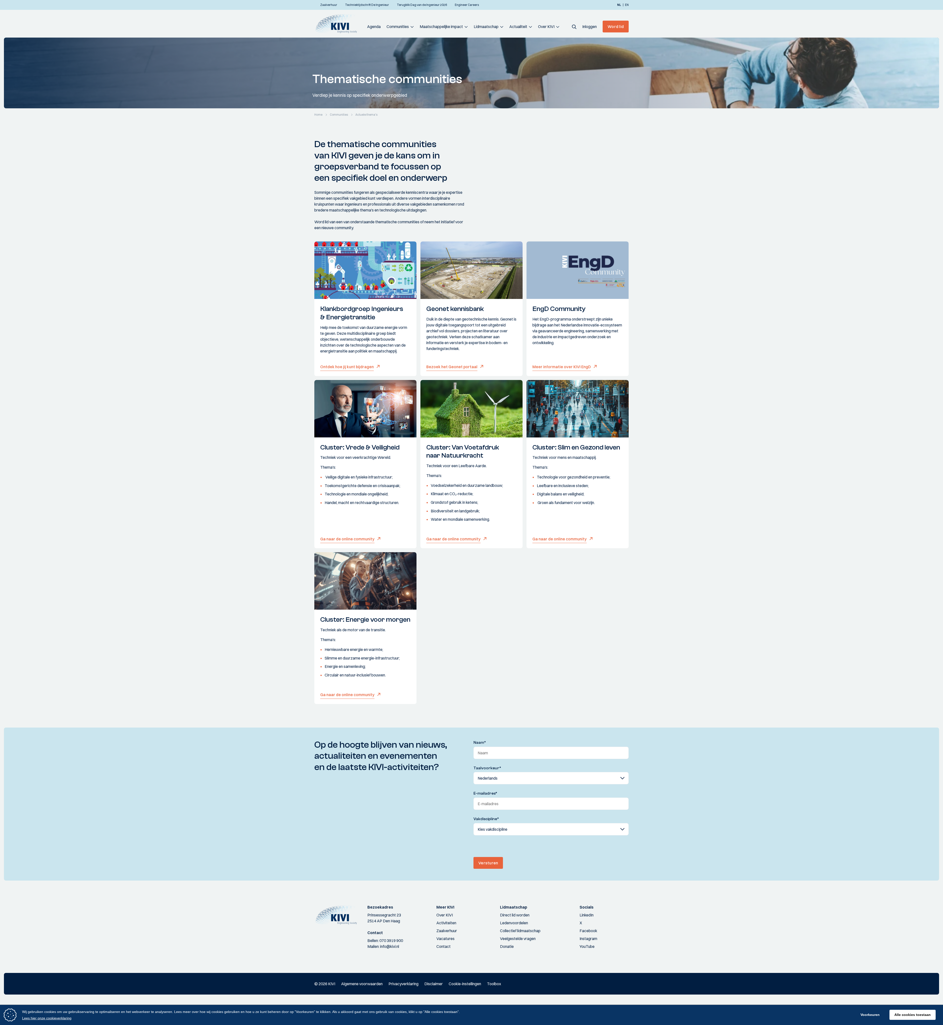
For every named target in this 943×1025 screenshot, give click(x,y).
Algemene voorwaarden (362, 983)
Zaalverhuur (446, 930)
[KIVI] (338, 23)
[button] (574, 26)
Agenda (374, 26)
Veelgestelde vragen (518, 938)
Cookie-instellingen (465, 983)
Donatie (507, 946)
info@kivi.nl (389, 946)
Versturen (488, 862)
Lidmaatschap (486, 26)
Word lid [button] (616, 26)
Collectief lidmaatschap (520, 930)
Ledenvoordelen (514, 922)
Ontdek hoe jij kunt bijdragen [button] (347, 366)
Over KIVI (546, 26)
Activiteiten (446, 922)
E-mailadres (485, 793)
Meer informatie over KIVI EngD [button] (561, 366)
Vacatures (445, 938)
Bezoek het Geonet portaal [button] (451, 366)
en (627, 5)
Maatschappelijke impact (441, 26)
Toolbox (494, 983)
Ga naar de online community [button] (347, 538)
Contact (443, 946)
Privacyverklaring (403, 983)
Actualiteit (518, 26)
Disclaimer (433, 983)
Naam (479, 742)
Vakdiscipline (486, 819)
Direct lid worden (514, 915)
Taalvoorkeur (487, 768)
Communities (398, 26)
